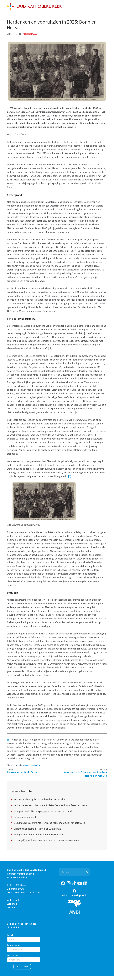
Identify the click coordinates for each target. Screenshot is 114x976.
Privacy (11, 907)
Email (10, 935)
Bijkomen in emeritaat (25, 817)
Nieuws (26, 765)
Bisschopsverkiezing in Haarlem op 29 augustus (37, 828)
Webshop (12, 903)
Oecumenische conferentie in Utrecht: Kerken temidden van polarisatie (49, 822)
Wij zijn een (74, 895)
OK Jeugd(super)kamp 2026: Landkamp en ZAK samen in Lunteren (47, 840)
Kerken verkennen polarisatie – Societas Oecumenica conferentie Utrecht (51, 805)
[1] (69, 476)
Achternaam (13, 945)
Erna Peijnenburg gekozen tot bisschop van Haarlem (40, 799)
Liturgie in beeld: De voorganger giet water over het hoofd (43, 811)
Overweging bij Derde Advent (23, 772)
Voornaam (12, 955)
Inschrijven (22, 966)
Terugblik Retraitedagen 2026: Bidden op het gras (38, 834)
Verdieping (35, 765)
